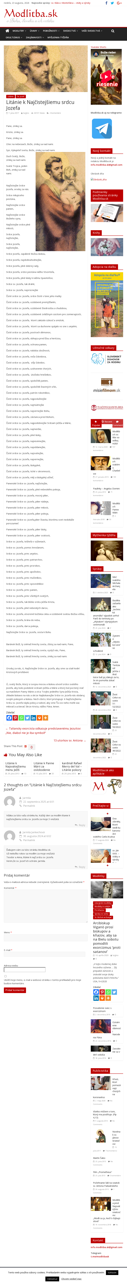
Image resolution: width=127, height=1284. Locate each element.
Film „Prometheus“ (102, 1172)
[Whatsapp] (21, 718)
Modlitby (18, 30)
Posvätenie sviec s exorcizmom (102, 1010)
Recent (108, 421)
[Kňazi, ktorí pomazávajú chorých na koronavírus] (101, 1077)
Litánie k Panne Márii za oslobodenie (44, 766)
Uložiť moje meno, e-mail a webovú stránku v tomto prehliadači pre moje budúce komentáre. (42, 981)
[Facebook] (9, 718)
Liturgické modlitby (103, 903)
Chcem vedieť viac (71, 1278)
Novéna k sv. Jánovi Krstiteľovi (116, 1137)
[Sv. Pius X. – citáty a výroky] (101, 844)
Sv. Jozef (20, 96)
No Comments (107, 837)
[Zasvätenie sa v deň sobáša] (101, 1047)
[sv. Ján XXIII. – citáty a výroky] (101, 818)
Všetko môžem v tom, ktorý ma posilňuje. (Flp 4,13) (104, 1114)
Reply (82, 825)
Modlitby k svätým (102, 906)
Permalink (29, 805)
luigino (26, 113)
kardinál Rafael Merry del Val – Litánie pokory (72, 766)
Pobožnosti (50, 30)
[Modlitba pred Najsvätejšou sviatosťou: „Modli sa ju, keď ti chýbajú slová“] (101, 1198)
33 (53, 773)
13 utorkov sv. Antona (70, 740)
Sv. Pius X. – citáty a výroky (116, 849)
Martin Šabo (99, 1157)
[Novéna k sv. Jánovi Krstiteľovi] (101, 1130)
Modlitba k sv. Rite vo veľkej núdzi (116, 437)
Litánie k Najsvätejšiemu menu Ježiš (15, 766)
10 (25, 773)
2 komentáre (55, 113)
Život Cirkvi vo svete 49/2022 (116, 746)
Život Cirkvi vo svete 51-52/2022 (116, 700)
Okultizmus (13, 37)
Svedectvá (69, 30)
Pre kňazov (99, 910)
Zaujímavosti (34, 37)
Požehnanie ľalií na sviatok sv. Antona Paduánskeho (106, 1184)
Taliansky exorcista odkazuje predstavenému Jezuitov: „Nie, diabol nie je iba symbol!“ (43, 731)
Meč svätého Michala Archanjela (116, 583)
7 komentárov (111, 1151)
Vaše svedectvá (91, 30)
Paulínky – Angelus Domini (106, 488)
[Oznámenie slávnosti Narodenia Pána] (101, 1020)
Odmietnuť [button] (52, 1278)
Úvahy (33, 30)
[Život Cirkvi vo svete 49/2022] (101, 740)
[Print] (39, 718)
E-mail (8, 950)
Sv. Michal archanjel (103, 917)
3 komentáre (115, 1175)
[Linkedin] (33, 718)
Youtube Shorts (98, 47)
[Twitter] (27, 718)
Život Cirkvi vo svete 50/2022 (116, 722)
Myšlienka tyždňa (58, 37)
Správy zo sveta (101, 913)
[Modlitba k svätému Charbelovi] (101, 456)
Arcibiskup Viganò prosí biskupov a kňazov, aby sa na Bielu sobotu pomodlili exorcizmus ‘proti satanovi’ (106, 937)
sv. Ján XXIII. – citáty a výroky (65, 2)
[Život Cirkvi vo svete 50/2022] (101, 716)
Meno (8, 932)
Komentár (10, 887)
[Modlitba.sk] (7, 31)
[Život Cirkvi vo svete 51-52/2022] (101, 693)
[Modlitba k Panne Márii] (101, 501)
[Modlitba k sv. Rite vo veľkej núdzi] (101, 429)
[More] (45, 718)
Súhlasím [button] (112, 1272)
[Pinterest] (15, 718)
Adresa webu (11, 965)
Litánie (10, 96)
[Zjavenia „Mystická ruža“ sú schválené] (101, 634)
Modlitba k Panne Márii (116, 508)
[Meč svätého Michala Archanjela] (101, 575)
